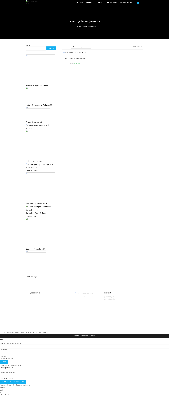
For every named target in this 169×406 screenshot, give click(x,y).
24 (139, 47)
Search (28, 45)
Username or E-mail (6, 378)
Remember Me (8, 358)
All (142, 47)
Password (3, 356)
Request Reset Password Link (13, 381)
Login (4, 362)
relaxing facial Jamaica (89, 26)
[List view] (67, 47)
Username (3, 350)
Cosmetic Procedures (70, 56)
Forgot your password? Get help (10, 365)
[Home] (73, 26)
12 (137, 47)
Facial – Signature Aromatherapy (74, 58)
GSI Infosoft (92, 335)
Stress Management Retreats (77, 57)
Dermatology (79, 56)
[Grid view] (63, 47)
